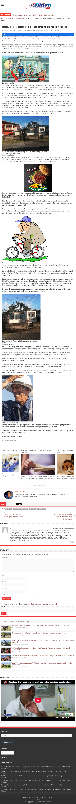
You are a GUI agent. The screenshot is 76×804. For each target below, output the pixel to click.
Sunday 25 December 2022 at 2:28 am (63, 528)
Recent (4, 622)
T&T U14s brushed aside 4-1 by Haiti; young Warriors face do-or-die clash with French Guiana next (40, 649)
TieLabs (50, 797)
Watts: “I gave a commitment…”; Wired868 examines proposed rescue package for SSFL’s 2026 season (41, 664)
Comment (6, 558)
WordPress (34, 797)
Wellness (11, 18)
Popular (11, 622)
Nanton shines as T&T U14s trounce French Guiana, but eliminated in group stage (39, 633)
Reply (71, 542)
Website (5, 588)
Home (4, 18)
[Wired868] (38, 5)
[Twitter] (38, 799)
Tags (27, 622)
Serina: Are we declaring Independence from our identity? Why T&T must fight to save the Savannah (42, 641)
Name (4, 575)
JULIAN (3, 776)
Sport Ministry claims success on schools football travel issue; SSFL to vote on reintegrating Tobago (36, 790)
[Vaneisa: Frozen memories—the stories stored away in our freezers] (38, 465)
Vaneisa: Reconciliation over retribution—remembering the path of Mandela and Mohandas (42, 655)
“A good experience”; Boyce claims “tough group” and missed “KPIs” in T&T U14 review (40, 625)
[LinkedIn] (39, 799)
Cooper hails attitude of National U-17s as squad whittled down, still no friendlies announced (13, 515)
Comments (20, 622)
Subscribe (7, 742)
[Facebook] (36, 799)
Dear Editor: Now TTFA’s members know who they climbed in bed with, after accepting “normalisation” (62, 516)
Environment (19, 18)
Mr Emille (32, 508)
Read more (16, 478)
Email (4, 582)
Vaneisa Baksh (8, 30)
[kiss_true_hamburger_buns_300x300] (38, 178)
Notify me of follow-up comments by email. (19, 595)
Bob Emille (8, 508)
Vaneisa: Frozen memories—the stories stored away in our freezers (37, 451)
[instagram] (41, 799)
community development (20, 508)
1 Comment (56, 30)
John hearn (4, 780)
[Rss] (34, 799)
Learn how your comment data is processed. (42, 604)
